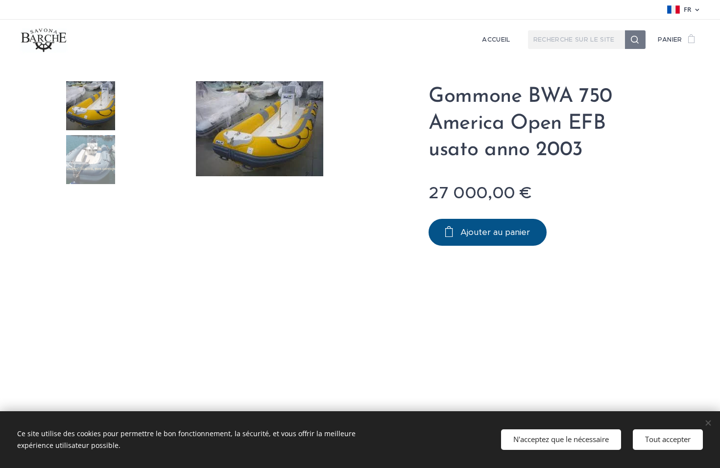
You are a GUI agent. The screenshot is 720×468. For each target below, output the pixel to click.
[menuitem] (499, 39)
